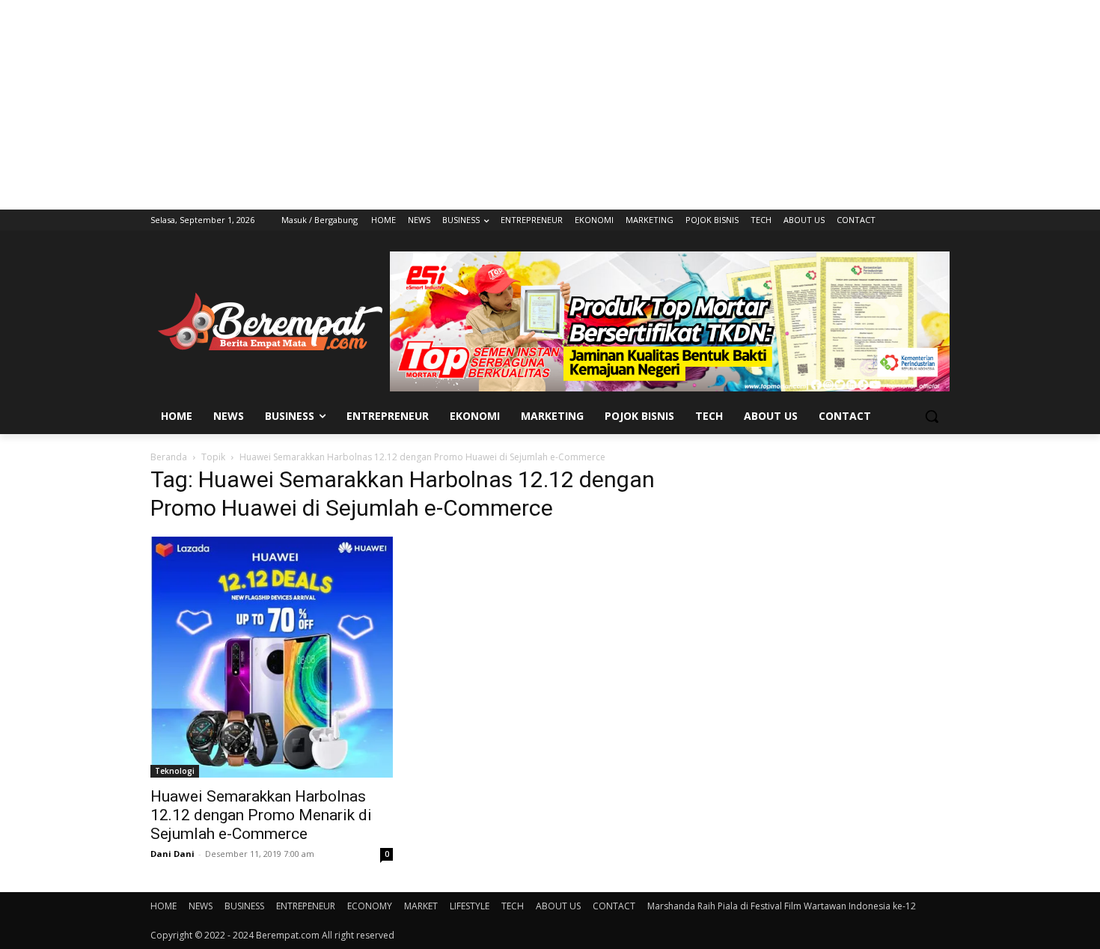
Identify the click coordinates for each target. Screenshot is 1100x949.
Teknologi (175, 771)
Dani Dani (172, 853)
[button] (932, 416)
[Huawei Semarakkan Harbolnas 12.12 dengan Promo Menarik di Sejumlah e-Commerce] (271, 657)
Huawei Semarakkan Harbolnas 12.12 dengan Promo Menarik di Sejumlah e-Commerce (261, 815)
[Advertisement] (550, 105)
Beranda (168, 457)
